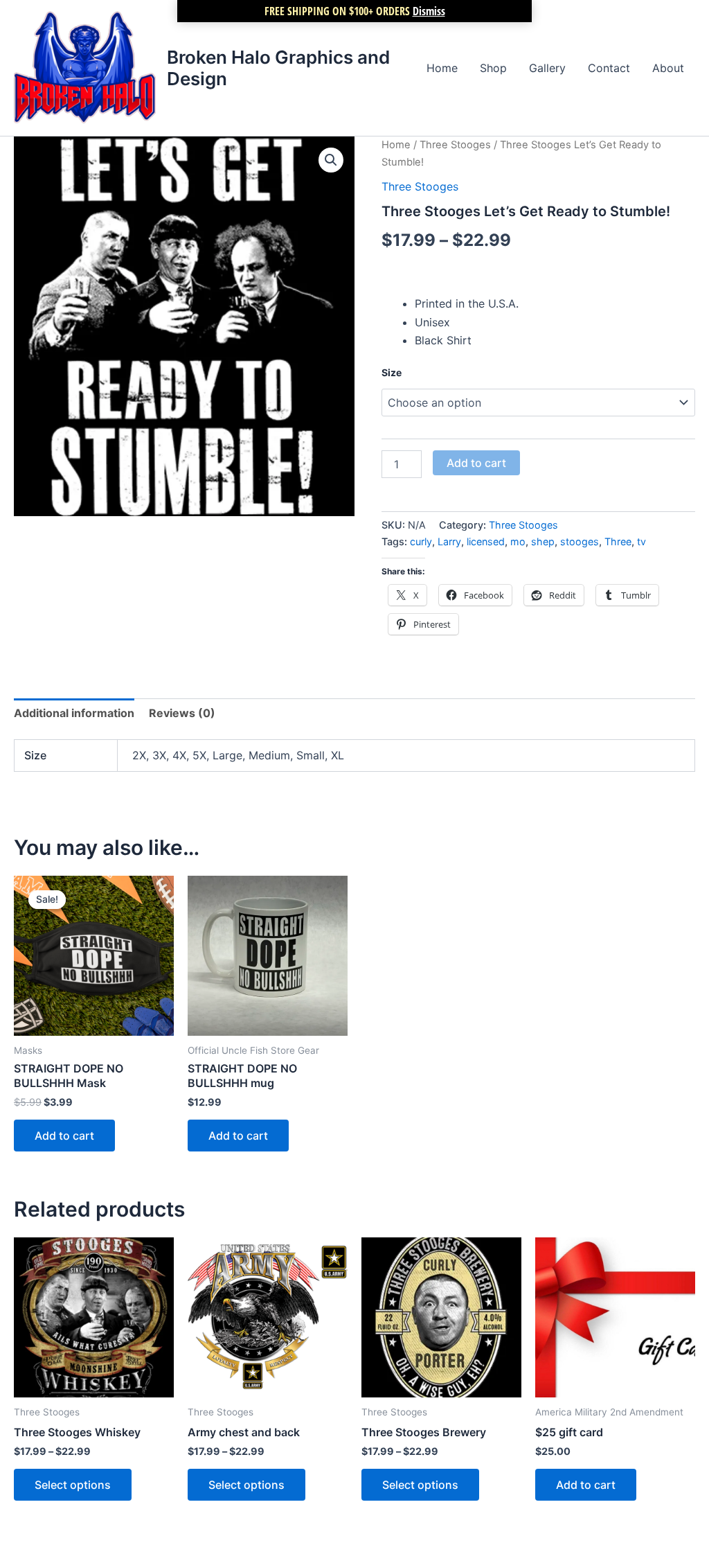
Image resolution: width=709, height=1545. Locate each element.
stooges (579, 541)
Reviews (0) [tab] (182, 713)
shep (543, 541)
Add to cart (476, 463)
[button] (330, 160)
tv (641, 541)
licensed (486, 541)
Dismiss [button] (429, 11)
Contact (609, 68)
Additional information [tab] (74, 713)
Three (617, 541)
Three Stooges (455, 145)
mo (518, 541)
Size (392, 372)
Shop (493, 68)
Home (442, 68)
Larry (449, 541)
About (668, 68)
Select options (73, 1485)
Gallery (547, 68)
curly (421, 541)
